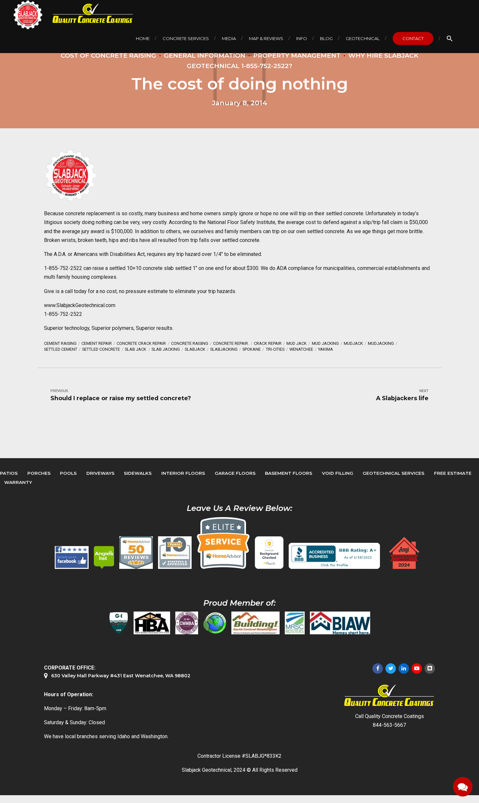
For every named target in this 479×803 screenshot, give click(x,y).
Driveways (100, 473)
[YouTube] (417, 668)
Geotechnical (363, 38)
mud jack (296, 343)
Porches (39, 473)
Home (143, 38)
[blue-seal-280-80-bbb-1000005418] (334, 556)
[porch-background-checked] (269, 552)
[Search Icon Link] (449, 38)
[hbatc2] (152, 623)
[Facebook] (377, 668)
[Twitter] (390, 668)
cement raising (60, 343)
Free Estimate (453, 473)
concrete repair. (231, 343)
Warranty (18, 482)
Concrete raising (189, 343)
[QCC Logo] (88, 13)
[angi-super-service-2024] (404, 553)
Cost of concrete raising (108, 55)
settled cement (60, 349)
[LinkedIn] (404, 668)
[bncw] (255, 623)
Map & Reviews (266, 38)
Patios (9, 473)
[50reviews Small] (136, 552)
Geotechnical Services (393, 473)
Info (301, 38)
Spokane (251, 349)
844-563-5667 (389, 725)
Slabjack (195, 349)
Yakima (325, 349)
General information (204, 55)
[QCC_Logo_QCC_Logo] (389, 695)
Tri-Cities (275, 349)
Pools (68, 473)
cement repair (96, 343)
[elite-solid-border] (223, 543)
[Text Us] (462, 786)
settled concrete (101, 349)
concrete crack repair (141, 343)
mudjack (353, 343)
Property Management (297, 55)
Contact (413, 38)
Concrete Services (186, 38)
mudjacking (381, 343)
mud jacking (325, 343)
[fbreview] (72, 557)
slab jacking (166, 349)
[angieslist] (104, 557)
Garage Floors (235, 473)
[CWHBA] (186, 623)
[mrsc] (295, 623)
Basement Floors (288, 473)
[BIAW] (340, 623)
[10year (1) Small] (175, 552)
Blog (326, 38)
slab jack (135, 349)
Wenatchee (301, 349)
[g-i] (118, 623)
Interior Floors (183, 473)
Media (229, 38)
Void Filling (337, 473)
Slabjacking (224, 349)
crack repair (268, 343)
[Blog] (430, 668)
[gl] (214, 623)
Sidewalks (138, 473)
